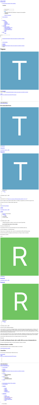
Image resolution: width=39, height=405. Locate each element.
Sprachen (3, 373)
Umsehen (3, 20)
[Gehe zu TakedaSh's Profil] (19, 89)
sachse (1, 211)
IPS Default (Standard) (8, 378)
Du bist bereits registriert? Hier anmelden (9, 3)
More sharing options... (4, 102)
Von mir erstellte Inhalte (8, 29)
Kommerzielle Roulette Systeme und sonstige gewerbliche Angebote (17, 92)
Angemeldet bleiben (7, 12)
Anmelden (6, 13)
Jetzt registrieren (5, 384)
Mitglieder (6, 23)
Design (3, 376)
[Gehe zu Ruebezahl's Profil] (19, 275)
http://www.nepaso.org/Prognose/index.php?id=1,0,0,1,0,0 (17, 198)
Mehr (5, 31)
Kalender (5, 22)
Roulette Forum (2, 1)
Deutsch (6, 375)
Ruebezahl (2, 282)
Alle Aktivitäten (7, 26)
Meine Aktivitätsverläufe (8, 27)
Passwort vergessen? (7, 15)
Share (1, 93)
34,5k (5, 215)
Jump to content (2, 0)
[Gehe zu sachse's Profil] (2, 205)
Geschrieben (4, 209)
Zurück (5, 388)
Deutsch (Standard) (8, 374)
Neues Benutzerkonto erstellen (5, 348)
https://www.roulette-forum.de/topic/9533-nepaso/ (8, 94)
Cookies (3, 379)
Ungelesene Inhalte (7, 28)
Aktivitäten (4, 25)
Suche (5, 30)
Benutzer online (7, 391)
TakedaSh (4, 91)
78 (4, 322)
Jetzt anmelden (2, 354)
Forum (5, 21)
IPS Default (6, 377)
